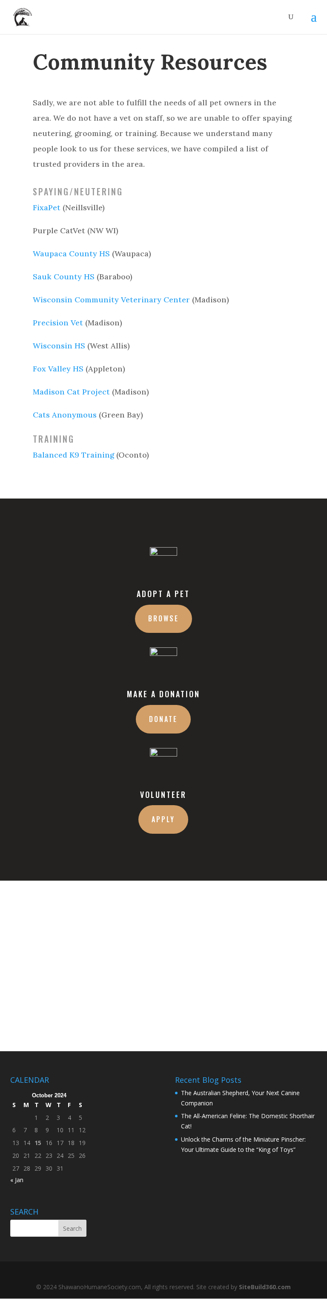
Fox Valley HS (58, 369)
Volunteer (163, 794)
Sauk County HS (64, 276)
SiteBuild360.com (265, 1287)
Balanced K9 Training (73, 455)
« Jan (16, 1180)
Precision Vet (58, 323)
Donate (163, 719)
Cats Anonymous (65, 415)
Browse (163, 618)
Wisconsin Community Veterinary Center (111, 299)
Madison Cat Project (71, 392)
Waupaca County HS (71, 253)
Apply (163, 819)
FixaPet (46, 207)
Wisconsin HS (59, 346)
